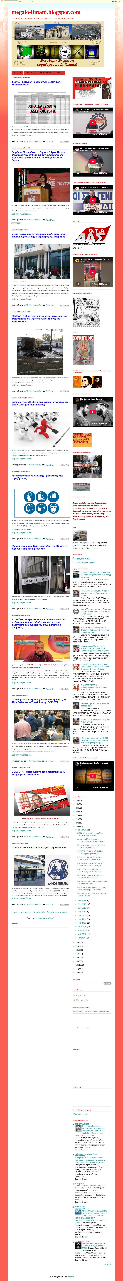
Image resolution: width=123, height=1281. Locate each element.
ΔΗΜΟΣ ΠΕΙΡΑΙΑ (46, 73)
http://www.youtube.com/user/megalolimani (91, 1011)
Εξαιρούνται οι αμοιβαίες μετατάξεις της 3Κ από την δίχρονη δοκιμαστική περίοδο (40, 547)
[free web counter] (81, 1114)
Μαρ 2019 (82, 930)
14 (77, 957)
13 (77, 961)
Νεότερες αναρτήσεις (22, 912)
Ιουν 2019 (82, 919)
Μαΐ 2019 (82, 923)
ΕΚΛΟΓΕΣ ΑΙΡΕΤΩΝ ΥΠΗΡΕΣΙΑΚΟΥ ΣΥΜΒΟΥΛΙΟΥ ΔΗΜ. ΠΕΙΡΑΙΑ (94, 687)
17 (77, 946)
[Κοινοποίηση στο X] (64, 142)
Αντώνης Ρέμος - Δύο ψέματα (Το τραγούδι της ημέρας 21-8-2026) (94, 1245)
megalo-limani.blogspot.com (46, 12)
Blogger (70, 1277)
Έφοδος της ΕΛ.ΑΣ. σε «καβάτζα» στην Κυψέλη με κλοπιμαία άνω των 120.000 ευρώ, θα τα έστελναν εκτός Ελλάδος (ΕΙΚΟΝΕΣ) (90, 1130)
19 (77, 827)
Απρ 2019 (82, 927)
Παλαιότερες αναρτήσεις (57, 912)
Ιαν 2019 (82, 938)
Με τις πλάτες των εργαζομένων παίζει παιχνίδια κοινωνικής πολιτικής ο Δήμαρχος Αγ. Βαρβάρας (38, 235)
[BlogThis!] (62, 142)
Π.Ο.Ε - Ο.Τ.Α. (30, 73)
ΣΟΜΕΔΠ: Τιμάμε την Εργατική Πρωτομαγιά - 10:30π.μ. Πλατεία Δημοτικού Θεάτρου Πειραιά (95, 666)
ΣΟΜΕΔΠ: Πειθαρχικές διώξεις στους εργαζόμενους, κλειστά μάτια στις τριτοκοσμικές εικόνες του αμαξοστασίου (40, 319)
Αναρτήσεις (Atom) (46, 918)
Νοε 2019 (82, 900)
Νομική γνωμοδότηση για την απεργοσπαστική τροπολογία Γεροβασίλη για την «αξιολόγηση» (95, 648)
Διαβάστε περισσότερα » (22, 135)
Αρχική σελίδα (39, 912)
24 (77, 808)
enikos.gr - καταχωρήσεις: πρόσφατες (87, 1155)
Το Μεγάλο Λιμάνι (82, 559)
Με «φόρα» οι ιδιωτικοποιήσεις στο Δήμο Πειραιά (39, 847)
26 (77, 800)
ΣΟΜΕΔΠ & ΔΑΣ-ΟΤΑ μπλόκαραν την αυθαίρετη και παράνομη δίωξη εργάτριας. (96, 574)
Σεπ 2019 (82, 908)
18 (77, 942)
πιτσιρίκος (79, 1183)
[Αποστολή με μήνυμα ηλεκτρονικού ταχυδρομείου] (61, 142)
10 (77, 972)
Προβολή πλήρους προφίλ (84, 562)
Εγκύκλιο (16, 450)
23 (77, 812)
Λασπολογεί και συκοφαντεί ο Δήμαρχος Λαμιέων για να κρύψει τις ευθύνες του (95, 630)
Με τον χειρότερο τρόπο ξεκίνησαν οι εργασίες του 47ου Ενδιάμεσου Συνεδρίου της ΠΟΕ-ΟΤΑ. (39, 701)
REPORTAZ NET (82, 1124)
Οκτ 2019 (82, 904)
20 (77, 823)
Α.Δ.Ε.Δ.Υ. (17, 73)
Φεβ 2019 (82, 934)
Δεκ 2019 (82, 830)
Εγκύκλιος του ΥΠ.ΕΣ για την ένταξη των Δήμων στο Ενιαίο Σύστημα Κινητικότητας (40, 403)
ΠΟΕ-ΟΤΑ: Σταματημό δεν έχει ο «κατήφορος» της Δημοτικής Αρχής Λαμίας (96, 593)
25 (77, 804)
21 (77, 819)
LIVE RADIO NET (82, 1241)
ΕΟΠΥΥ (60, 73)
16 (77, 950)
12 (77, 965)
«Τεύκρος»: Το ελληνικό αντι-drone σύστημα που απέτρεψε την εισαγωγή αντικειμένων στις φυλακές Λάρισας (90, 1160)
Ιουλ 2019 (82, 915)
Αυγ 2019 (82, 912)
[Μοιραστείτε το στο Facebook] (66, 142)
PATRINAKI (80, 1207)
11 (77, 969)
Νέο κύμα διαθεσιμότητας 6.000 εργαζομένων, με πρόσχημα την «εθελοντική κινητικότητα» (94, 740)
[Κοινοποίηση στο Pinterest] (68, 142)
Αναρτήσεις (80, 996)
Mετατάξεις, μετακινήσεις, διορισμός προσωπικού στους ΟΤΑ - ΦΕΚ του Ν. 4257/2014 (96, 611)
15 (77, 954)
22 (77, 815)
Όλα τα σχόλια (81, 1000)
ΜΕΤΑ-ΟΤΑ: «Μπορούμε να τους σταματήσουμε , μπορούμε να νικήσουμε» (38, 773)
